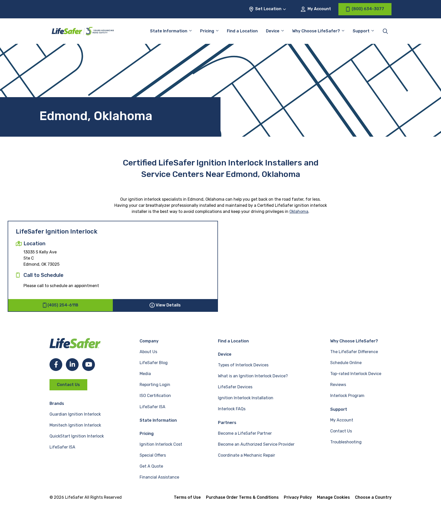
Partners (227, 422)
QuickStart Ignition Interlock (77, 436)
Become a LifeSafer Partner (245, 433)
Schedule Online (346, 362)
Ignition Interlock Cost (161, 444)
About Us (148, 351)
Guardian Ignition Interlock (75, 414)
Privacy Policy (298, 497)
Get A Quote (151, 466)
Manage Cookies (333, 497)
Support (338, 409)
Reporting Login (155, 384)
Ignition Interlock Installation (245, 397)
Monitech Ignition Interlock (75, 425)
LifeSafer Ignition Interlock (56, 231)
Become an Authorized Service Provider (256, 444)
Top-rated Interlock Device (355, 373)
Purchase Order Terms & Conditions (242, 497)
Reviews (338, 384)
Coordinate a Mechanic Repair (246, 455)
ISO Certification (155, 395)
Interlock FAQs (232, 408)
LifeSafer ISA (62, 447)
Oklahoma (298, 211)
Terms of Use (187, 497)
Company (149, 341)
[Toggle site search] (385, 31)
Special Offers (153, 455)
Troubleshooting (346, 442)
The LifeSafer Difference (354, 351)
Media (145, 373)
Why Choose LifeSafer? (316, 31)
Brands (57, 403)
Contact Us (68, 384)
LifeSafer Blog (154, 362)
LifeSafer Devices (235, 386)
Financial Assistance (159, 477)
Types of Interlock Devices (243, 365)
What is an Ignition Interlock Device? (253, 376)
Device (272, 31)
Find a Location (242, 31)
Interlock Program (347, 395)
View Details (168, 305)
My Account (319, 8)
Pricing (207, 31)
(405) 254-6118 (62, 305)
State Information (168, 31)
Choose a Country (373, 497)
